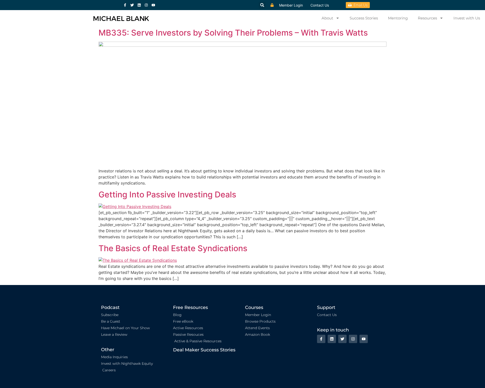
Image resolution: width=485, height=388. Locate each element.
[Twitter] (132, 5)
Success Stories (364, 18)
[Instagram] (146, 5)
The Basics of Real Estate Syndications (173, 248)
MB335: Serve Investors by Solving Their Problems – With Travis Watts (233, 33)
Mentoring (398, 18)
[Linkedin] (139, 5)
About (327, 18)
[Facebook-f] (125, 5)
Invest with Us (466, 18)
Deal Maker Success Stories (204, 350)
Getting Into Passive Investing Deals (167, 194)
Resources (427, 18)
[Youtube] (153, 5)
